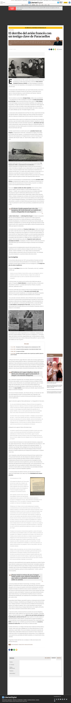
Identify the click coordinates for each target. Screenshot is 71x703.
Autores (37, 700)
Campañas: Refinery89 (5, 701)
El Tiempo (12, 664)
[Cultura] (35, 3)
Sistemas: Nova (25, 701)
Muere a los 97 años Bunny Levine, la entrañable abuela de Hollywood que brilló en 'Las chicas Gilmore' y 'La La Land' (54, 386)
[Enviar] (53, 49)
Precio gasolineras (12, 668)
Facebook (54, 699)
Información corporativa (7, 700)
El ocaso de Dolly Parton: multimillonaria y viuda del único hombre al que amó (54, 382)
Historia (33, 4)
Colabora (65, 2)
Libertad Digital (28, 697)
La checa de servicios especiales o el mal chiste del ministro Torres (26, 349)
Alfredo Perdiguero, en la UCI (47, 0)
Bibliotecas (27, 4)
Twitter (56, 699)
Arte (30, 4)
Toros (48, 4)
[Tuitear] (51, 49)
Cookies (25, 700)
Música (37, 4)
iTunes (54, 701)
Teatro (45, 4)
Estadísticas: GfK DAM (12, 701)
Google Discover (62, 699)
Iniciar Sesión (69, 2)
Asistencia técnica (31, 700)
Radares (11, 670)
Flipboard (64, 699)
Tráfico (11, 662)
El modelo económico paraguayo (55, 0)
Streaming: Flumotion (19, 701)
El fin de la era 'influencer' (39, 0)
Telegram (66, 699)
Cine (39, 4)
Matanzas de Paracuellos (28, 644)
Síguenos (60, 49)
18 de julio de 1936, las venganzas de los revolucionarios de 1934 (25, 347)
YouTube (60, 699)
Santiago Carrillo (21, 644)
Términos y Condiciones (18, 700)
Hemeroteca (12, 673)
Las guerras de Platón (17, 351)
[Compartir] (49, 49)
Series (42, 4)
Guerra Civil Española (14, 644)
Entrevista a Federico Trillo (18, 0)
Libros (23, 4)
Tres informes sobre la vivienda (32, 0)
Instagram (58, 699)
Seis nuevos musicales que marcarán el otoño (54, 389)
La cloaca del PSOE (24, 0)
